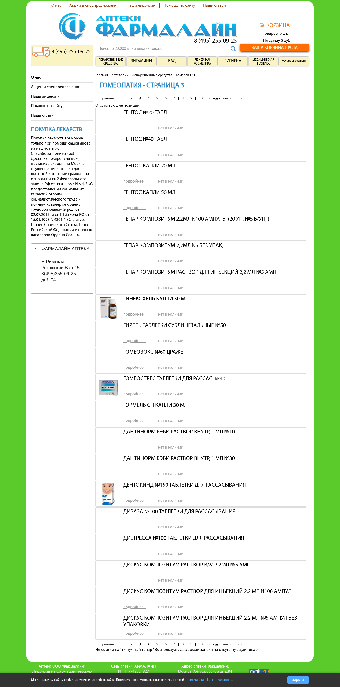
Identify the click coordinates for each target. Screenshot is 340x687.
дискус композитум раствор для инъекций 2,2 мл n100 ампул (207, 591)
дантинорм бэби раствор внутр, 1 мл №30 (179, 458)
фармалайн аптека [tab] (65, 248)
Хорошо (298, 680)
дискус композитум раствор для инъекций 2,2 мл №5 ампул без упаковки (210, 621)
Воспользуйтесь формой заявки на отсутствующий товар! (207, 650)
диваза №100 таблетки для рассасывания (179, 512)
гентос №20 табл (145, 113)
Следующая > (220, 98)
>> (239, 98)
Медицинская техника (263, 61)
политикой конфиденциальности (208, 680)
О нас (56, 6)
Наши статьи (214, 6)
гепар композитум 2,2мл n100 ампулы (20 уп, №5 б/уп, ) (196, 219)
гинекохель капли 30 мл (156, 299)
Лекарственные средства (111, 61)
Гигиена (233, 61)
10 (201, 98)
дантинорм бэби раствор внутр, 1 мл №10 (179, 432)
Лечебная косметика (202, 61)
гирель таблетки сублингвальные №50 (174, 325)
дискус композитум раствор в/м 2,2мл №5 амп (186, 565)
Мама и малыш (294, 61)
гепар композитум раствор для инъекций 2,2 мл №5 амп (199, 272)
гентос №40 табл (145, 139)
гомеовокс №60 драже (153, 352)
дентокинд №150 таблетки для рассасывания (184, 485)
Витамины (141, 61)
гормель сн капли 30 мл (155, 405)
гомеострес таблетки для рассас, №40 (174, 379)
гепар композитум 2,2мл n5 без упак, (173, 246)
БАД (172, 61)
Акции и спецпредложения (94, 6)
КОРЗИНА (278, 25)
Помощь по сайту (179, 6)
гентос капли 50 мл (149, 192)
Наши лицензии (141, 6)
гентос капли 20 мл (149, 166)
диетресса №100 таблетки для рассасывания (183, 538)
